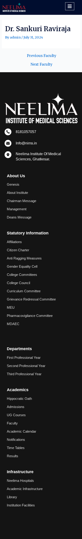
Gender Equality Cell (22, 266)
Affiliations (14, 242)
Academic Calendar (21, 431)
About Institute (17, 193)
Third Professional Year (24, 374)
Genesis (13, 184)
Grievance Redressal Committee (31, 299)
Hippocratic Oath (19, 398)
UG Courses (16, 415)
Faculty (12, 423)
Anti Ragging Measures (24, 258)
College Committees (22, 275)
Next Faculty (41, 64)
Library (12, 497)
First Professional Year (24, 357)
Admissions (15, 407)
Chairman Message (21, 201)
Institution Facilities (21, 505)
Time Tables (16, 448)
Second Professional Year (26, 366)
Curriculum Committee (24, 291)
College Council (18, 283)
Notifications (16, 439)
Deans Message (19, 217)
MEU (11, 307)
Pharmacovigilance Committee (30, 316)
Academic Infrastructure (25, 489)
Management (16, 209)
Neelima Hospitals (20, 481)
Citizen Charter (18, 250)
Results (12, 456)
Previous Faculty (41, 56)
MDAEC (13, 324)
